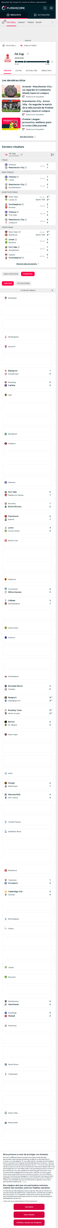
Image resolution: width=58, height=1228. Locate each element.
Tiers (24, 1182)
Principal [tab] (28, 274)
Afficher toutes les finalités (29, 1222)
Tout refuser (29, 1215)
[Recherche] (45, 8)
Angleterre (30, 45)
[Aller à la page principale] (15, 8)
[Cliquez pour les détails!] (28, 166)
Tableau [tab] (8, 283)
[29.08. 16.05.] (34, 62)
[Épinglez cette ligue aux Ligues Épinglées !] (27, 53)
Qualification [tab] (11, 274)
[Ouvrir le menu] (51, 8)
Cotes (18, 70)
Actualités (31, 70)
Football (11, 45)
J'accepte (29, 1207)
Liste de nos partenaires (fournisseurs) (20, 1201)
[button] (52, 62)
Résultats (46, 70)
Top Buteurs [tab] (23, 283)
